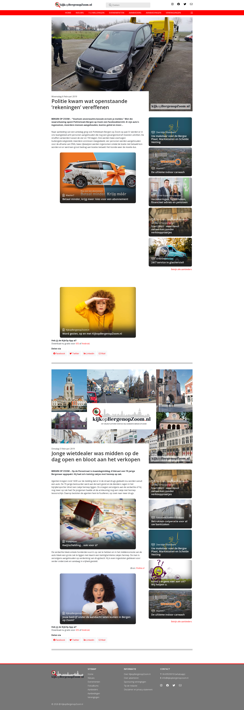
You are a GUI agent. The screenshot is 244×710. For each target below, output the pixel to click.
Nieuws (91, 678)
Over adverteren (131, 678)
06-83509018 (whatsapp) (173, 674)
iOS (77, 343)
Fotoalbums (93, 685)
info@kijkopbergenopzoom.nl (175, 678)
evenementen (116, 12)
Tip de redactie (130, 685)
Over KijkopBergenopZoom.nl (137, 674)
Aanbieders (93, 689)
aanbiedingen (153, 12)
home (68, 12)
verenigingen (173, 12)
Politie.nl (140, 568)
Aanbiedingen (94, 693)
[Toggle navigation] (192, 13)
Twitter (75, 353)
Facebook (60, 353)
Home (90, 674)
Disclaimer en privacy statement (138, 689)
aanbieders (135, 12)
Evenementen (94, 681)
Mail (103, 353)
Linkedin (90, 353)
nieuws (80, 12)
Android (85, 343)
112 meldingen (96, 12)
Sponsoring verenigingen (135, 681)
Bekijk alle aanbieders (181, 269)
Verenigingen (93, 697)
